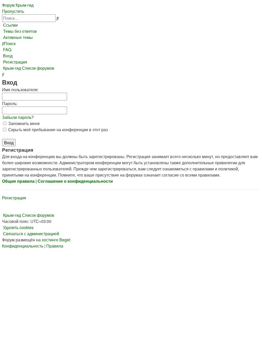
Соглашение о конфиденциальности (75, 181)
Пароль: (9, 103)
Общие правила (18, 181)
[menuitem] (19, 31)
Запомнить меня (23, 123)
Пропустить (13, 11)
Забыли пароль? (18, 117)
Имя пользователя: (20, 89)
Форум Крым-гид (18, 5)
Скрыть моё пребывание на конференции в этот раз (57, 129)
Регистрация (14, 198)
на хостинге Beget (53, 240)
